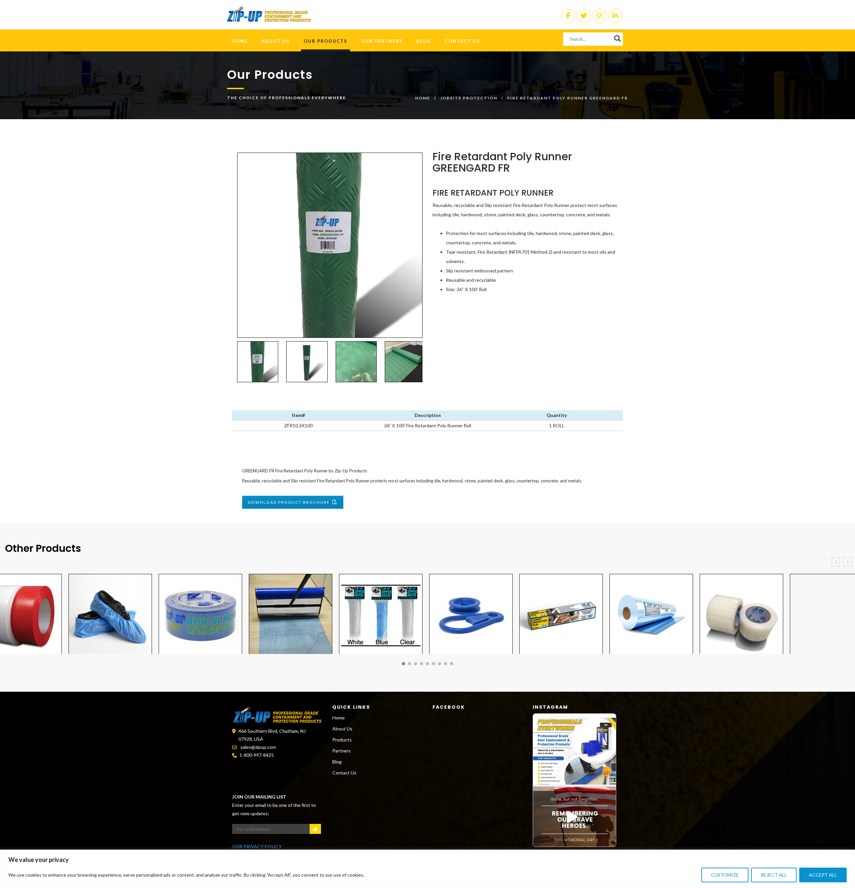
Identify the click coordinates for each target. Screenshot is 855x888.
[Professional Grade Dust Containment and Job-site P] (574, 751)
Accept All (823, 875)
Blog (423, 41)
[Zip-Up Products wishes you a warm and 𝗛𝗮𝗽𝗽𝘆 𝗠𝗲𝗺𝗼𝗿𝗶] (574, 820)
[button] (403, 664)
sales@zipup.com (258, 747)
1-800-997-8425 (256, 755)
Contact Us (462, 41)
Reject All (774, 875)
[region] (427, 869)
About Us (276, 41)
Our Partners (382, 41)
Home (422, 97)
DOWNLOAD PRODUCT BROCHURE (289, 502)
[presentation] (836, 562)
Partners (341, 750)
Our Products (325, 41)
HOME (240, 41)
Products (342, 739)
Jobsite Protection (468, 97)
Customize (725, 875)
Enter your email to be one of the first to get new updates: (274, 809)
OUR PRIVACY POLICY (257, 846)
